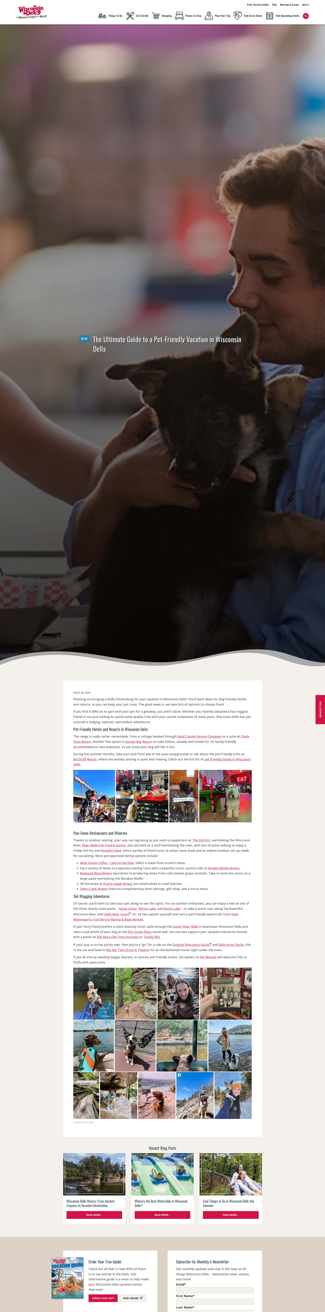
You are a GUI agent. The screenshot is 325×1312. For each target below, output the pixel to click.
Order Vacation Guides (258, 4)
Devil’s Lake (172, 909)
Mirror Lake (147, 909)
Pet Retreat (208, 957)
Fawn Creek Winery (94, 889)
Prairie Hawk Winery (118, 884)
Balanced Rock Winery (96, 873)
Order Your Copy (103, 1298)
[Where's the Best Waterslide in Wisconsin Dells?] (162, 1174)
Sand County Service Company (199, 736)
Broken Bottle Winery (224, 868)
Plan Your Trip (222, 15)
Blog (274, 4)
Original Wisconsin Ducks (192, 945)
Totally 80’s (152, 937)
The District (201, 840)
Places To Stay (193, 15)
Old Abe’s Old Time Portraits (118, 937)
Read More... (94, 1214)
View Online (130, 1298)
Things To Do (115, 15)
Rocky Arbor (128, 909)
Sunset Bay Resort (138, 742)
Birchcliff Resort (85, 759)
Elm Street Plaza (139, 932)
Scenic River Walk (185, 927)
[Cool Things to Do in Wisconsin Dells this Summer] (231, 1174)
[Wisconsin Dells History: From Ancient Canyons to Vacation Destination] (94, 1174)
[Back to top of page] (317, 1304)
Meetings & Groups (289, 4)
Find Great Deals (253, 15)
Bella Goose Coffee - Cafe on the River (107, 863)
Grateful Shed (111, 850)
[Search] (306, 16)
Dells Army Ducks (231, 945)
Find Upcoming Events (287, 15)
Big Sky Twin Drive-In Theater (127, 950)
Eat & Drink (142, 15)
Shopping (167, 15)
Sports (305, 4)
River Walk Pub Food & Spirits (104, 845)
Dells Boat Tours (117, 914)
